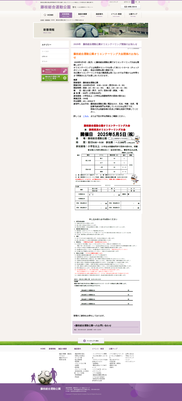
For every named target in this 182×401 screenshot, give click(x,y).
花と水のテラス (114, 359)
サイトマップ (130, 357)
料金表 (77, 377)
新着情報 (47, 20)
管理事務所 (78, 375)
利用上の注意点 (80, 356)
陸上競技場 (78, 359)
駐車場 (77, 367)
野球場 (77, 361)
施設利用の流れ (80, 354)
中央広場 (112, 361)
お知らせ (44, 56)
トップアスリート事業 (100, 354)
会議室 (77, 365)
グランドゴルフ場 (80, 363)
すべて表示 (45, 51)
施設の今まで (63, 357)
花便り (112, 367)
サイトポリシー (130, 361)
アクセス (62, 356)
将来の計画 (62, 359)
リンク (128, 359)
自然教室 (95, 363)
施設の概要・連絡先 (65, 354)
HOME (42, 20)
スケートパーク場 (80, 369)
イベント (44, 61)
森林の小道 (113, 365)
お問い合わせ (130, 354)
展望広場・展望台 (115, 363)
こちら (86, 116)
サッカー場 (78, 357)
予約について (130, 356)
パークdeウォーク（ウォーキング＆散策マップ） (116, 355)
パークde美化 (97, 373)
